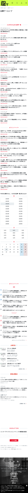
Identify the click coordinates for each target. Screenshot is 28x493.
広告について (14, 480)
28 (2, 254)
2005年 (20, 223)
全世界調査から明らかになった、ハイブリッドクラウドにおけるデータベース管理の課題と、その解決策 (14, 167)
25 (17, 252)
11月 (14, 237)
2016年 (7, 211)
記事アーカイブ (10, 7)
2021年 (20, 203)
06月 (23, 232)
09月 (23, 235)
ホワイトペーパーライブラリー (18, 340)
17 (14, 249)
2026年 (7, 198)
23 (10, 252)
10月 (5, 237)
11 (17, 247)
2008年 (7, 221)
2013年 (20, 213)
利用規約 (14, 476)
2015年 (20, 211)
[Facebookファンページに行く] (10, 461)
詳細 (23, 490)
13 (25, 247)
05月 (14, 232)
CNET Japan (13, 449)
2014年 (7, 213)
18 (17, 249)
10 (14, 247)
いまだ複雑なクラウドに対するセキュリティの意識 (14, 51)
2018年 (7, 208)
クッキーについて (14, 478)
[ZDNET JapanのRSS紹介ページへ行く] (17, 461)
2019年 (20, 206)
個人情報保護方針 (14, 473)
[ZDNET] (4, 3)
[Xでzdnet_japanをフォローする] (14, 461)
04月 (5, 232)
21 (2, 252)
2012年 (7, 216)
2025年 (20, 198)
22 (6, 252)
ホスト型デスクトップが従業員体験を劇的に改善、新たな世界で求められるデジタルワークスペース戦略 (14, 174)
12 (21, 247)
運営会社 (14, 483)
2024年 (7, 201)
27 (25, 252)
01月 (5, 230)
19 (21, 249)
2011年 (20, 216)
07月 (5, 235)
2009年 (20, 218)
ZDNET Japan (3, 7)
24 (14, 252)
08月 (14, 235)
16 (10, 249)
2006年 (7, 223)
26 (21, 252)
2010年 (7, 218)
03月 (23, 230)
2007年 (20, 221)
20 (25, 249)
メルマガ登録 (14, 440)
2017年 (20, 208)
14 (2, 249)
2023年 (20, 201)
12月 (23, 237)
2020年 (7, 206)
